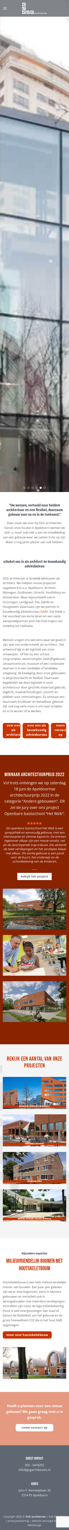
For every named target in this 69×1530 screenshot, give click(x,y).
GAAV (44, 612)
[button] (5, 8)
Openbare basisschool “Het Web (33, 813)
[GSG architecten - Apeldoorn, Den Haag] (34, 8)
